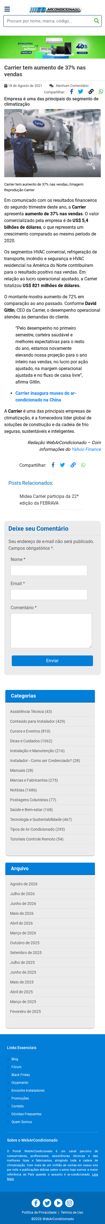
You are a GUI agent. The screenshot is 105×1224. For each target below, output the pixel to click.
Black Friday (20, 1075)
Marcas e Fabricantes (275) (34, 780)
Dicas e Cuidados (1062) (31, 741)
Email (18, 583)
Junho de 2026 (23, 903)
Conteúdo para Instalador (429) (37, 721)
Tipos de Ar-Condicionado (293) (37, 829)
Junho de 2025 (23, 972)
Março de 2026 (23, 933)
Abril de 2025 (21, 992)
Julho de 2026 (22, 894)
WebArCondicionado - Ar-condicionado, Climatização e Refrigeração (55, 9)
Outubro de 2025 (24, 943)
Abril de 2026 (21, 923)
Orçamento (19, 1083)
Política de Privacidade (40, 1212)
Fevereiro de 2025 (25, 1011)
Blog (14, 1059)
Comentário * (24, 607)
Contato (17, 1106)
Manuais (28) (21, 770)
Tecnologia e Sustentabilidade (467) (41, 819)
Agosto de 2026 (24, 884)
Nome (18, 559)
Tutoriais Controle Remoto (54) (37, 839)
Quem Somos (21, 1122)
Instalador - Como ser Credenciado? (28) (45, 760)
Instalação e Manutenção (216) (37, 751)
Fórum (16, 1067)
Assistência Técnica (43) (31, 711)
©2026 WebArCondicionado (52, 1219)
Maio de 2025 (22, 982)
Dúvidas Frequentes (26, 1114)
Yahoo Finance (85, 449)
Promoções (20, 1098)
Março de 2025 (23, 1001)
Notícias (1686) (23, 790)
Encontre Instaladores (28, 1091)
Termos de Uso (72, 1212)
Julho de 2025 (22, 962)
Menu (16, 9)
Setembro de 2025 (26, 952)
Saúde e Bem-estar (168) (31, 809)
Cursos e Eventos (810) (30, 731)
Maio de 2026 (22, 913)
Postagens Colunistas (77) (33, 800)
